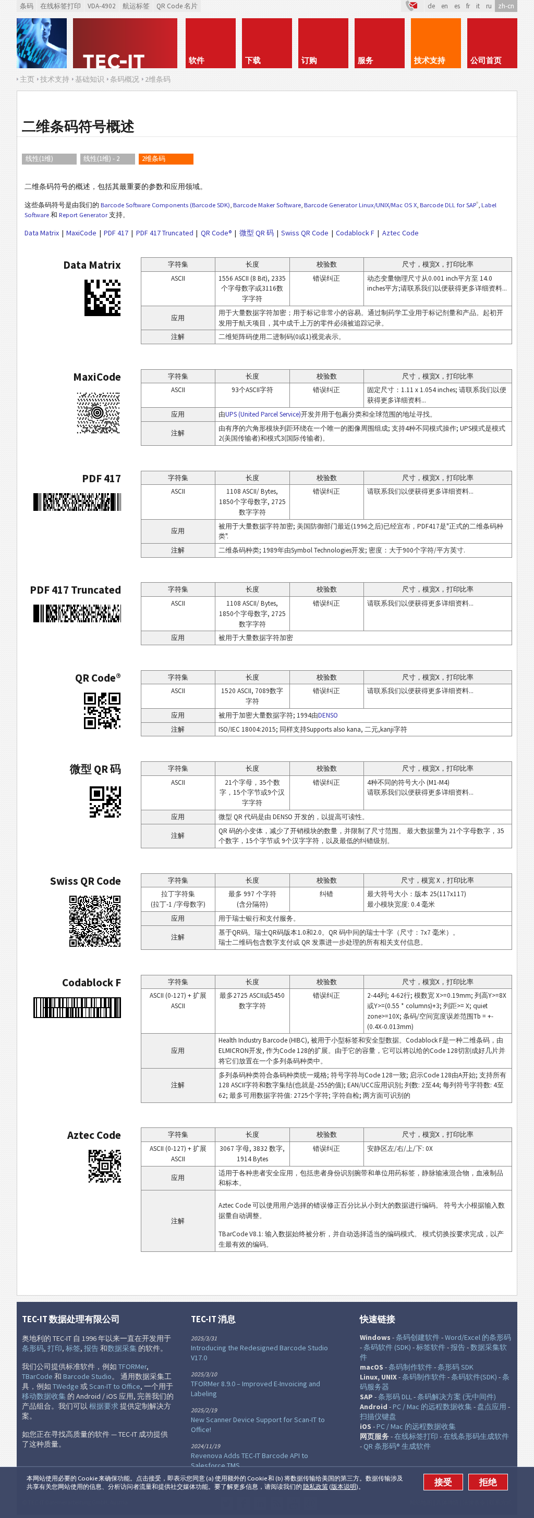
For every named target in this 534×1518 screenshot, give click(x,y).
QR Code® (216, 232)
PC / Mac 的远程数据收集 (432, 1406)
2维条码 (153, 158)
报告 (91, 1348)
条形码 (33, 1348)
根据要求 (103, 1406)
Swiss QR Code (305, 232)
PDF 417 (116, 232)
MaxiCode (81, 232)
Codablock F (355, 232)
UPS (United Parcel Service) (263, 414)
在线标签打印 (60, 6)
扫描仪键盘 (378, 1416)
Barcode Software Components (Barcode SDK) (165, 205)
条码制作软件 (410, 1367)
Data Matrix (42, 232)
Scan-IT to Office (114, 1386)
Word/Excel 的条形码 (478, 1337)
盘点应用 (491, 1406)
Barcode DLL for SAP (448, 205)
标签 (73, 1348)
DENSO (328, 715)
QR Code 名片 (177, 6)
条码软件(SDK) (474, 1377)
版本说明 (343, 1486)
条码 (26, 6)
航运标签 (136, 6)
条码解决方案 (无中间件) (456, 1396)
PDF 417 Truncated (164, 232)
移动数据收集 (44, 1396)
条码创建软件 (418, 1337)
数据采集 (122, 1348)
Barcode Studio (87, 1376)
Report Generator (83, 215)
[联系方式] (412, 6)
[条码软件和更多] (42, 43)
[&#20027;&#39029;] (126, 43)
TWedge (66, 1386)
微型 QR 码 (256, 232)
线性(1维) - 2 (101, 158)
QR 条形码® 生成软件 (397, 1446)
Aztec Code (400, 232)
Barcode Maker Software (267, 205)
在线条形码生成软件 (476, 1436)
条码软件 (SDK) (387, 1347)
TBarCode (37, 1376)
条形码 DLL (395, 1396)
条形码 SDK (456, 1367)
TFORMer (132, 1366)
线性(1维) (39, 158)
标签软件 (430, 1347)
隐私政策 (315, 1486)
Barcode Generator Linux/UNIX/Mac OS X (360, 205)
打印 (54, 1348)
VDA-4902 (102, 6)
